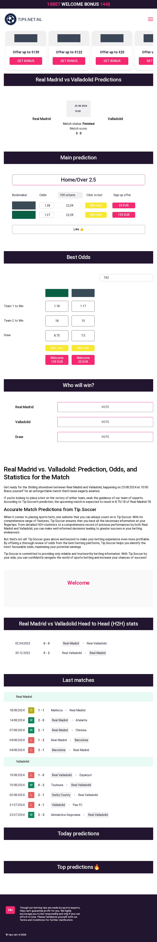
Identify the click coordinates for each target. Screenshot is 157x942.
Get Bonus (25, 61)
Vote (105, 407)
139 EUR (124, 215)
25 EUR (124, 205)
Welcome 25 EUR (83, 359)
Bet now (96, 205)
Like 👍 (79, 229)
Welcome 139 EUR (57, 359)
